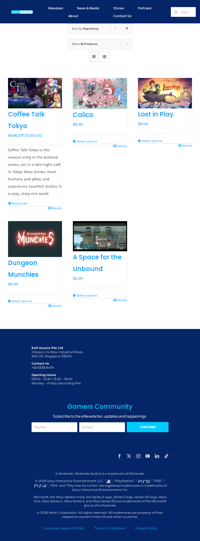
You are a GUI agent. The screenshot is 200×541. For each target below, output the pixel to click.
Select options (87, 141)
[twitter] (129, 456)
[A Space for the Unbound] (100, 236)
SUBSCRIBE (148, 427)
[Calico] (100, 93)
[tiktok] (166, 456)
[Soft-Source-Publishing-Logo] (22, 11)
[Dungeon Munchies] (35, 239)
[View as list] (104, 57)
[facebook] (119, 456)
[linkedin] (157, 456)
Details (57, 208)
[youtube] (148, 456)
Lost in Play (155, 114)
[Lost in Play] (165, 93)
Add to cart (20, 203)
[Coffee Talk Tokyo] (35, 93)
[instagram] (138, 456)
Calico (83, 114)
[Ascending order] (127, 28)
